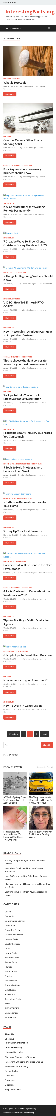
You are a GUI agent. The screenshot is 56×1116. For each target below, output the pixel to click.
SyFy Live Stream (13, 1089)
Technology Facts (34, 464)
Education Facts (12, 930)
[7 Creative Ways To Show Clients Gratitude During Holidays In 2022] (28, 233)
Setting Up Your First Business (22, 531)
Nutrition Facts (9, 651)
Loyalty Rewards (12, 943)
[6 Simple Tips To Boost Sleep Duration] (28, 646)
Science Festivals (12, 985)
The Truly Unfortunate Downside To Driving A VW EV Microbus (40, 800)
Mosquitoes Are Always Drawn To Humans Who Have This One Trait (13, 835)
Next (44, 734)
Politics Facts (11, 971)
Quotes (8, 976)
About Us (9, 1034)
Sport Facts (10, 994)
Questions (10, 1075)
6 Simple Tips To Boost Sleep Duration (27, 655)
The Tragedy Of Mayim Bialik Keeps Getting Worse (40, 834)
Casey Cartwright (29, 148)
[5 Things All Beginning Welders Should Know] (28, 267)
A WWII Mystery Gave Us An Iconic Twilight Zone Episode (14, 800)
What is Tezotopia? (15, 82)
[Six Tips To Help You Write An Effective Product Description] (28, 386)
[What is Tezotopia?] (28, 61)
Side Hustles (8, 79)
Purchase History (14, 1047)
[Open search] (49, 28)
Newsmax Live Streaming (16, 1066)
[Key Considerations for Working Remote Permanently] (28, 197)
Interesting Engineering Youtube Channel (24, 1061)
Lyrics (7, 948)
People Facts (8, 464)
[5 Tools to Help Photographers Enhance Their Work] (28, 459)
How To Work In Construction (22, 705)
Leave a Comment (45, 284)
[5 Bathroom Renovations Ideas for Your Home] (28, 493)
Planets (8, 966)
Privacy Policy (11, 1071)
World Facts (10, 1017)
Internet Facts (11, 939)
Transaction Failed (14, 1052)
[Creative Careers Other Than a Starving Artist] (28, 118)
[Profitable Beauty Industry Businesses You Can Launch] (28, 423)
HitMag (30, 1112)
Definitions (10, 925)
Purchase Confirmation (17, 1042)
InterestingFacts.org (30, 11)
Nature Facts (11, 953)
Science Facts (8, 272)
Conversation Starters (13, 499)
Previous (13, 734)
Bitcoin (8, 911)
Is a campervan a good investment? (25, 680)
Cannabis (9, 916)
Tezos (17, 79)
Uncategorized (11, 1012)
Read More (8, 93)
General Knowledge (11, 166)
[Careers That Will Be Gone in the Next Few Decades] (28, 555)
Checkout (9, 1038)
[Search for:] (28, 745)
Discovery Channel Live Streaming (21, 1057)
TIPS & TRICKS (12, 1008)
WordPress (18, 1112)
